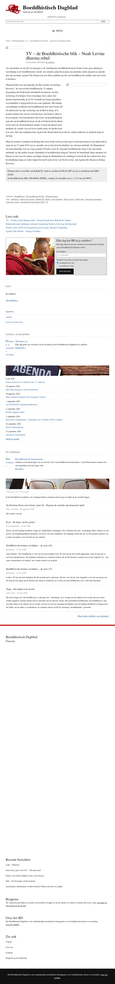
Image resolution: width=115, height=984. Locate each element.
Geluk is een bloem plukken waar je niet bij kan (25, 875)
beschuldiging (57, 199)
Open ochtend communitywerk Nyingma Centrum (26, 397)
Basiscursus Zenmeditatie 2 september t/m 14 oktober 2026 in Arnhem (34, 419)
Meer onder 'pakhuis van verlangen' (93, 615)
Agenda (9, 317)
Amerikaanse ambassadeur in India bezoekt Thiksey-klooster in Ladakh (34, 886)
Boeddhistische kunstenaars (29, 459)
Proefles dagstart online (15, 412)
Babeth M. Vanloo (43, 199)
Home (8, 41)
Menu (59, 31)
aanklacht (15, 199)
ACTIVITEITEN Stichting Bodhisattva (21, 404)
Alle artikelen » (12, 300)
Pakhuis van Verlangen (17, 492)
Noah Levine (69, 199)
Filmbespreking (18, 41)
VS (46, 202)
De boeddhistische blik (35, 196)
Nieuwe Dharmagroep (14, 427)
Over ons (9, 947)
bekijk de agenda (12, 439)
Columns (9, 952)
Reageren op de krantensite (16, 958)
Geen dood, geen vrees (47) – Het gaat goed (23, 870)
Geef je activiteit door (14, 322)
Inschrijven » (20, 347)
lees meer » (19, 468)
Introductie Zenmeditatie (15, 434)
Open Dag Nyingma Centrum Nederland (22, 389)
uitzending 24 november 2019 (32, 202)
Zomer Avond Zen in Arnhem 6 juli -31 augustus (25, 382)
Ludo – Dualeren (12, 864)
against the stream (27, 199)
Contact (9, 941)
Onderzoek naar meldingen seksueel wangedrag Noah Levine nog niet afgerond (41, 223)
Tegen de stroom (12, 202)
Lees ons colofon (12, 924)
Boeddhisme (20, 196)
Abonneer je (21, 341)
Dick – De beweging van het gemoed (20, 881)
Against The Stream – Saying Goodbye (23, 231)
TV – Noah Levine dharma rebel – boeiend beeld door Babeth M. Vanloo (38, 220)
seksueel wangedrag (93, 199)
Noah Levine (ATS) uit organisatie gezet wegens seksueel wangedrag (36, 227)
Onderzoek (79, 199)
